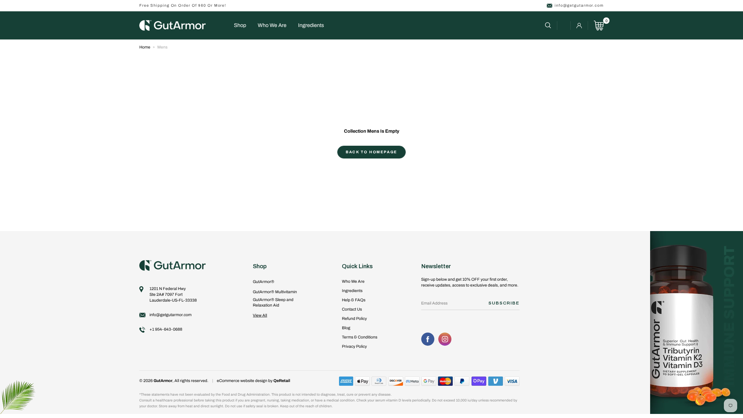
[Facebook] (427, 339)
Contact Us (352, 309)
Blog (346, 328)
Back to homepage (371, 152)
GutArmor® (263, 282)
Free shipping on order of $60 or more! (182, 5)
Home (144, 47)
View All (260, 315)
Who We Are (272, 25)
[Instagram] (445, 339)
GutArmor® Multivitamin (275, 292)
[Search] (551, 25)
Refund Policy (354, 318)
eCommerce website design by (245, 381)
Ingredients (311, 25)
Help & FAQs (353, 300)
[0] (599, 25)
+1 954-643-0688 (165, 329)
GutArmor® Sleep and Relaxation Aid (273, 303)
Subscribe (504, 303)
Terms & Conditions (359, 337)
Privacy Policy (354, 346)
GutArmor (163, 381)
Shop (240, 25)
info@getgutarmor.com (579, 5)
